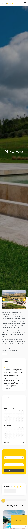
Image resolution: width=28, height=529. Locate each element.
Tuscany (21, 383)
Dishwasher (18, 370)
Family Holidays (10, 383)
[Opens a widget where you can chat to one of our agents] (19, 521)
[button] (3, 501)
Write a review (9, 490)
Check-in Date (7, 455)
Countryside (14, 382)
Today (14, 405)
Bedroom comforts (12, 370)
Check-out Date (7, 462)
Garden (5, 373)
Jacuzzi (8, 373)
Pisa (11, 385)
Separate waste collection (19, 373)
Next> (21, 405)
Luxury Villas (16, 383)
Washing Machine (14, 375)
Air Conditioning (14, 369)
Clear (23, 442)
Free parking (10, 372)
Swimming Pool (7, 375)
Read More (4, 354)
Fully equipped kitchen (18, 372)
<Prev (7, 405)
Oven (12, 373)
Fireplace (5, 372)
